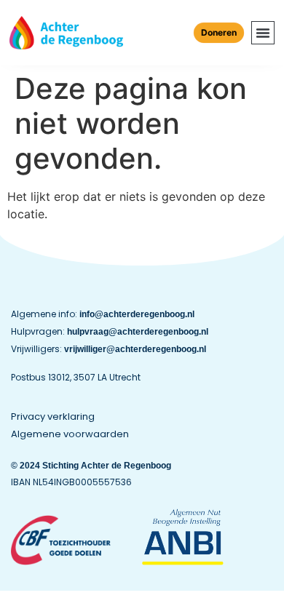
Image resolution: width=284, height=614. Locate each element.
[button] (263, 32)
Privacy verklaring (53, 416)
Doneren (219, 32)
